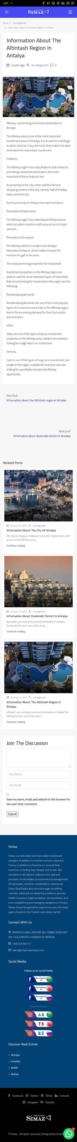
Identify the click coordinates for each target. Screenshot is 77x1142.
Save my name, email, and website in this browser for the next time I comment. (38, 802)
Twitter (34, 1095)
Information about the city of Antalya (31, 530)
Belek (14, 1067)
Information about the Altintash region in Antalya (34, 704)
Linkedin (64, 1095)
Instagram (32, 1102)
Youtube (49, 1102)
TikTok (49, 1095)
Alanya (15, 1074)
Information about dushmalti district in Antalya (37, 616)
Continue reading (16, 545)
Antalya (15, 1054)
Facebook (17, 1095)
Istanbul (15, 1061)
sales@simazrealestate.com (28, 950)
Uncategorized (19, 23)
